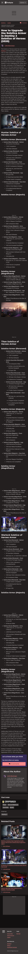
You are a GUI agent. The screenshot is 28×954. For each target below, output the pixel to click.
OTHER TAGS (4, 811)
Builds (12, 807)
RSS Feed (18, 933)
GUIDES (9, 22)
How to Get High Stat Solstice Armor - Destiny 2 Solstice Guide (11, 889)
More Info (9, 931)
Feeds (18, 931)
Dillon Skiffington (6, 846)
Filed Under (5, 797)
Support (8, 937)
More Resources (10, 941)
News (4, 805)
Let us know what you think (12, 757)
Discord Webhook (13, 805)
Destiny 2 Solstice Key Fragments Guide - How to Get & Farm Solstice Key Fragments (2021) (13, 842)
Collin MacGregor (10, 45)
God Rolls (5, 807)
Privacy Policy (10, 933)
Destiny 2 (4, 814)
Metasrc (9, 945)
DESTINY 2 (3, 22)
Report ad (14, 215)
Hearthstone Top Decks (12, 947)
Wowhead (9, 943)
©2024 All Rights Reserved (12, 951)
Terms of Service (10, 935)
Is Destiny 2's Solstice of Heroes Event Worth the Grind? (13, 866)
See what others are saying (10, 760)
